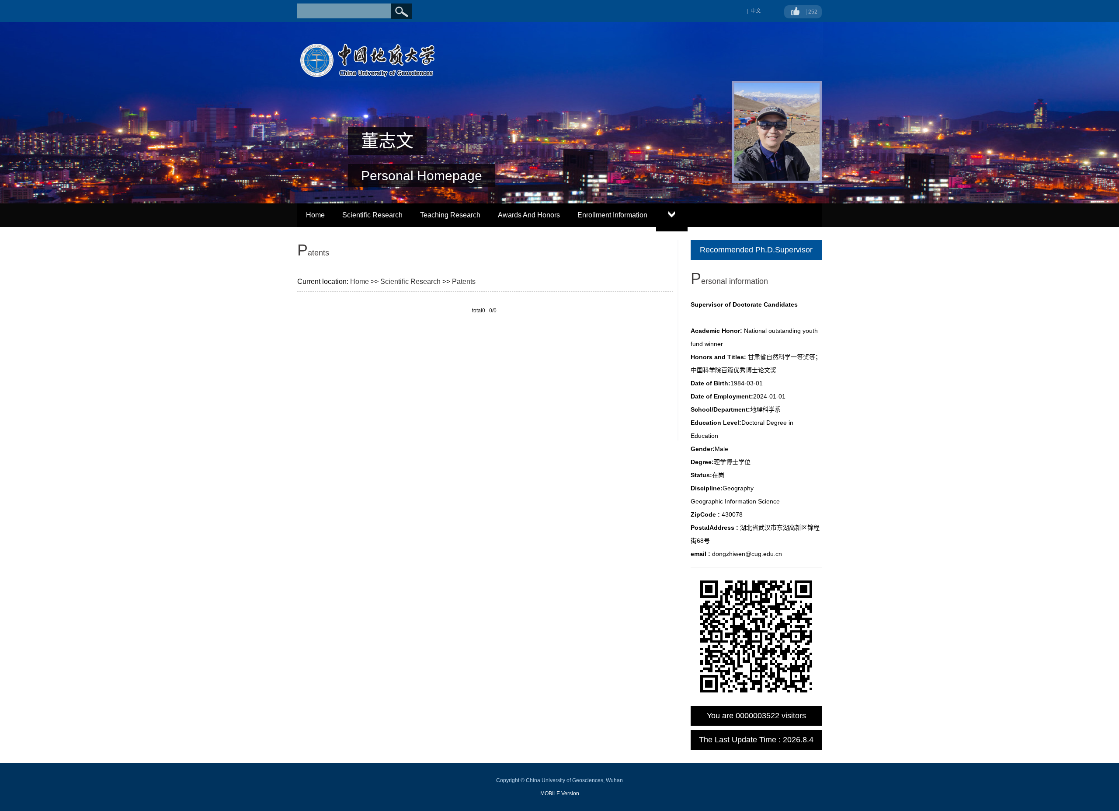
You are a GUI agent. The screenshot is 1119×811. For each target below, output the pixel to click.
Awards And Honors (529, 215)
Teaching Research (450, 215)
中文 (756, 11)
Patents (464, 281)
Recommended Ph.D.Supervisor (756, 249)
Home (315, 215)
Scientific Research (372, 215)
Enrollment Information (612, 215)
